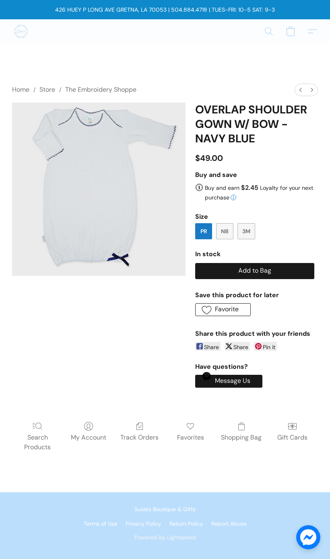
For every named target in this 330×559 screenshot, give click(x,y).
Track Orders (139, 437)
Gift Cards (292, 437)
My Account (88, 437)
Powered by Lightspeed (165, 537)
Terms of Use (101, 523)
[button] (21, 31)
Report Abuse (229, 523)
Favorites (190, 437)
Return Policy (186, 523)
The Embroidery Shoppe (100, 89)
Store (47, 89)
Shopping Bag (241, 437)
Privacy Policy (143, 523)
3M (246, 231)
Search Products (37, 442)
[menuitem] (300, 90)
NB (225, 231)
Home (20, 89)
